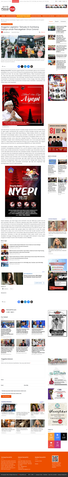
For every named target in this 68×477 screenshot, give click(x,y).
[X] (10, 312)
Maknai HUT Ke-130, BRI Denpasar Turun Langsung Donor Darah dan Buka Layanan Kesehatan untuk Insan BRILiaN (61, 64)
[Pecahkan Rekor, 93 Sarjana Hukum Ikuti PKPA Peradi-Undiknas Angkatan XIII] (62, 161)
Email (2, 385)
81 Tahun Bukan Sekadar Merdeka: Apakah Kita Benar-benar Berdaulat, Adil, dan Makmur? (22, 349)
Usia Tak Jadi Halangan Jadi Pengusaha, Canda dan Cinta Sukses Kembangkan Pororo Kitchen (61, 39)
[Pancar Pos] (8, 8)
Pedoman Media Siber (56, 462)
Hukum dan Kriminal (36, 15)
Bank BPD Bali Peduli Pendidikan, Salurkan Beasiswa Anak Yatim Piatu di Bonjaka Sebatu (52, 187)
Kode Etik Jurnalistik (56, 464)
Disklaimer (54, 467)
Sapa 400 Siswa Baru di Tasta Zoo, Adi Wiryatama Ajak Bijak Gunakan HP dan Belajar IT (61, 48)
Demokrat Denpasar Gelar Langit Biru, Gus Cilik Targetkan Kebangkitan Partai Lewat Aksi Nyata (22, 330)
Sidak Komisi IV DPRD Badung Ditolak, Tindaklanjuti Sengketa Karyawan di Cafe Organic (61, 29)
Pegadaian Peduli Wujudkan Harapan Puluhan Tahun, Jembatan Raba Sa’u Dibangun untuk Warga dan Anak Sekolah (43, 1)
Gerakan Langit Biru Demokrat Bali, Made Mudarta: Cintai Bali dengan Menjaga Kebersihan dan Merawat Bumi (7, 332)
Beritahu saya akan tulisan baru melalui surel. (12, 393)
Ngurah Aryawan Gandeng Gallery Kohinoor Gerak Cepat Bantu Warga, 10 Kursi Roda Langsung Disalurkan (7, 350)
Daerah (3, 15)
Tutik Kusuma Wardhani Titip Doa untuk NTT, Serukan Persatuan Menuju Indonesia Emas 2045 (38, 330)
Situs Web (26, 385)
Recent (56, 21)
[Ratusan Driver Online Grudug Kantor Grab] (51, 56)
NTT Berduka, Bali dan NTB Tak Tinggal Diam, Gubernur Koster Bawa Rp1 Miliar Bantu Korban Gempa (62, 188)
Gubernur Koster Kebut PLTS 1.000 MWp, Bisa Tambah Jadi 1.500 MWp (26, 262)
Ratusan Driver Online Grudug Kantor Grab (61, 55)
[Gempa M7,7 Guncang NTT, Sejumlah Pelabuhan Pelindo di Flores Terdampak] (52, 161)
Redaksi (36, 463)
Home (3, 19)
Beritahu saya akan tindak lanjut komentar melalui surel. (14, 390)
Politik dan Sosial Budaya (23, 15)
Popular (51, 21)
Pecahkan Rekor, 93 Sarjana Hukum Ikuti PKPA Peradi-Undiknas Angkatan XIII (62, 168)
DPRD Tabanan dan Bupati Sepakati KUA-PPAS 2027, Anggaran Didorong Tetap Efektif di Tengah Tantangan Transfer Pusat (38, 350)
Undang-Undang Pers (62, 474)
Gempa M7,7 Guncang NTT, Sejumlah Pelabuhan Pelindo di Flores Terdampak (52, 169)
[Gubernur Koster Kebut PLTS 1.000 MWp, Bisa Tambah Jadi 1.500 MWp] (4, 264)
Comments (63, 21)
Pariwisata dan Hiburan (48, 15)
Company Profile (38, 461)
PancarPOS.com (6, 32)
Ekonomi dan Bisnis (11, 15)
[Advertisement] (57, 112)
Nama (2, 379)
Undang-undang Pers (56, 465)
